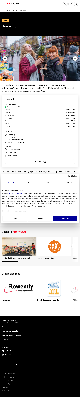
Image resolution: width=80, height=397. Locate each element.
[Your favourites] (70, 4)
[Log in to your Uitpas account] (65, 4)
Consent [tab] (11, 183)
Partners (14, 10)
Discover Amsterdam (9, 327)
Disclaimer (5, 387)
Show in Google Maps (16, 142)
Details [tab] (30, 183)
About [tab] (69, 183)
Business (5, 340)
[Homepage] (4, 10)
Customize (39, 218)
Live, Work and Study (10, 331)
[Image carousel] (40, 58)
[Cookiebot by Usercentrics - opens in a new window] (68, 176)
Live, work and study (10, 365)
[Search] (76, 4)
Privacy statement (8, 380)
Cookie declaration (8, 377)
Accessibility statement (9, 384)
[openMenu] (3, 4)
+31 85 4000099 (14, 149)
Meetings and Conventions (11, 335)
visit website (12, 156)
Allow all (65, 218)
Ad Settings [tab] (49, 183)
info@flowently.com (15, 152)
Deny (15, 218)
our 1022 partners (15, 193)
